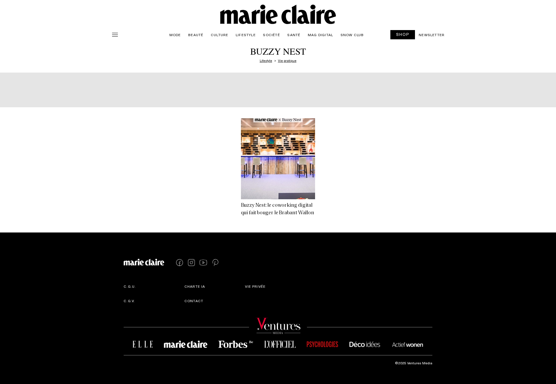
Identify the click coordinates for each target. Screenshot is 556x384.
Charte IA (194, 286)
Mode (175, 34)
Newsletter (432, 34)
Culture (219, 34)
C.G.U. (130, 286)
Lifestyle (246, 34)
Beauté (195, 34)
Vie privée (255, 286)
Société (271, 34)
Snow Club (352, 34)
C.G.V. (129, 300)
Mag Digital (320, 34)
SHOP (402, 34)
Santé (293, 34)
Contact (193, 300)
